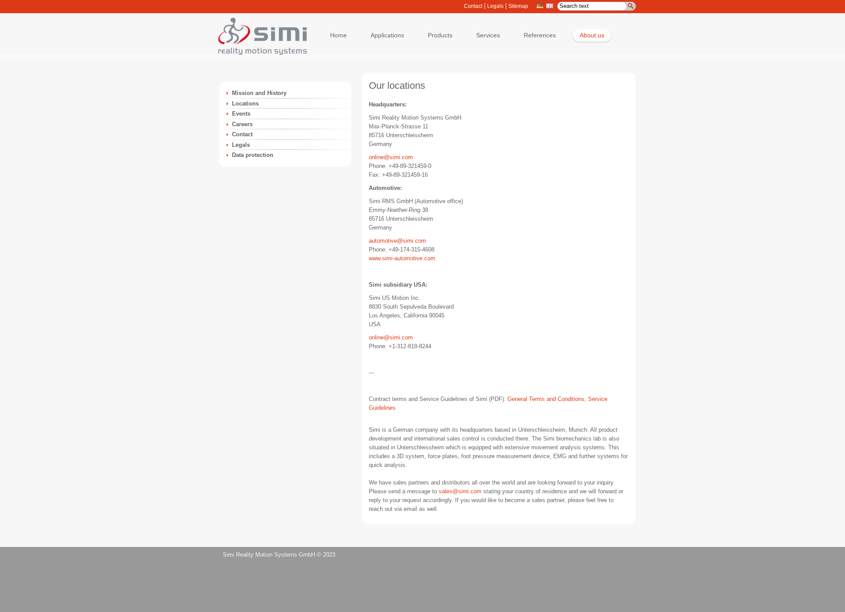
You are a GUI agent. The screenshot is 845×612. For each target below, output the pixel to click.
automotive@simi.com (397, 240)
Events (241, 113)
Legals (495, 6)
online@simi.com (391, 157)
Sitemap (518, 6)
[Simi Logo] (258, 53)
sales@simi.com (460, 491)
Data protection (252, 155)
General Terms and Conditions (545, 399)
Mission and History (259, 93)
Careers (242, 124)
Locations (245, 103)
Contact (473, 6)
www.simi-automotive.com (402, 258)
